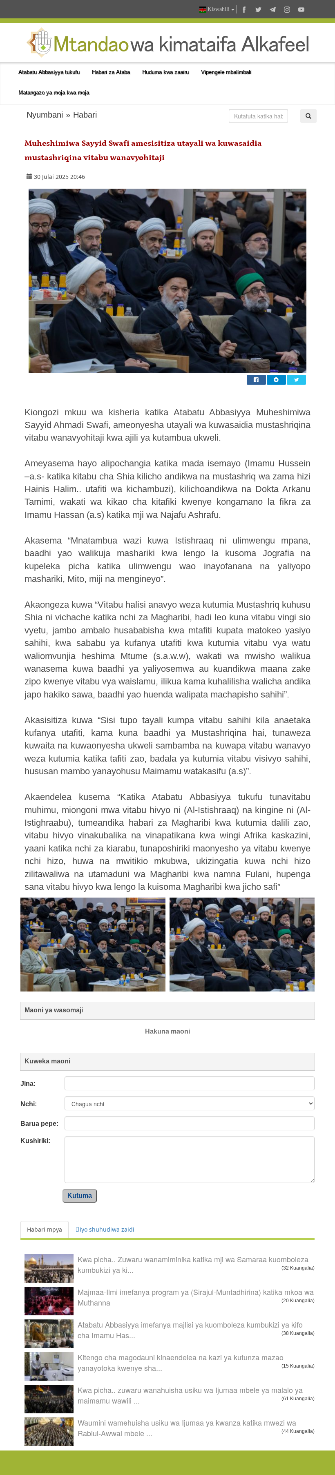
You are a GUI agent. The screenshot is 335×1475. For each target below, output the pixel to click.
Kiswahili (218, 9)
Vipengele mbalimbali (226, 72)
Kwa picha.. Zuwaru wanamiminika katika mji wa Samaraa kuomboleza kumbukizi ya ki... (193, 1264)
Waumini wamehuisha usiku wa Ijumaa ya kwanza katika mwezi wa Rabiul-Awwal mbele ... (187, 1427)
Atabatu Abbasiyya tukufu (49, 72)
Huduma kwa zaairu (165, 72)
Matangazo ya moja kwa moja (53, 92)
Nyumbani (45, 115)
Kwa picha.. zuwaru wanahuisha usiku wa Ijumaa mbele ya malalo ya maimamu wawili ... (190, 1395)
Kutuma (79, 1195)
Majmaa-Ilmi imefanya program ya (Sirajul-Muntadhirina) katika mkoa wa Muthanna (196, 1297)
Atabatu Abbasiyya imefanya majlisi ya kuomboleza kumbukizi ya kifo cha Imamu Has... (190, 1329)
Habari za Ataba (111, 72)
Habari (85, 115)
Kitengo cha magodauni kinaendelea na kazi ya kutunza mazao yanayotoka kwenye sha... (181, 1362)
